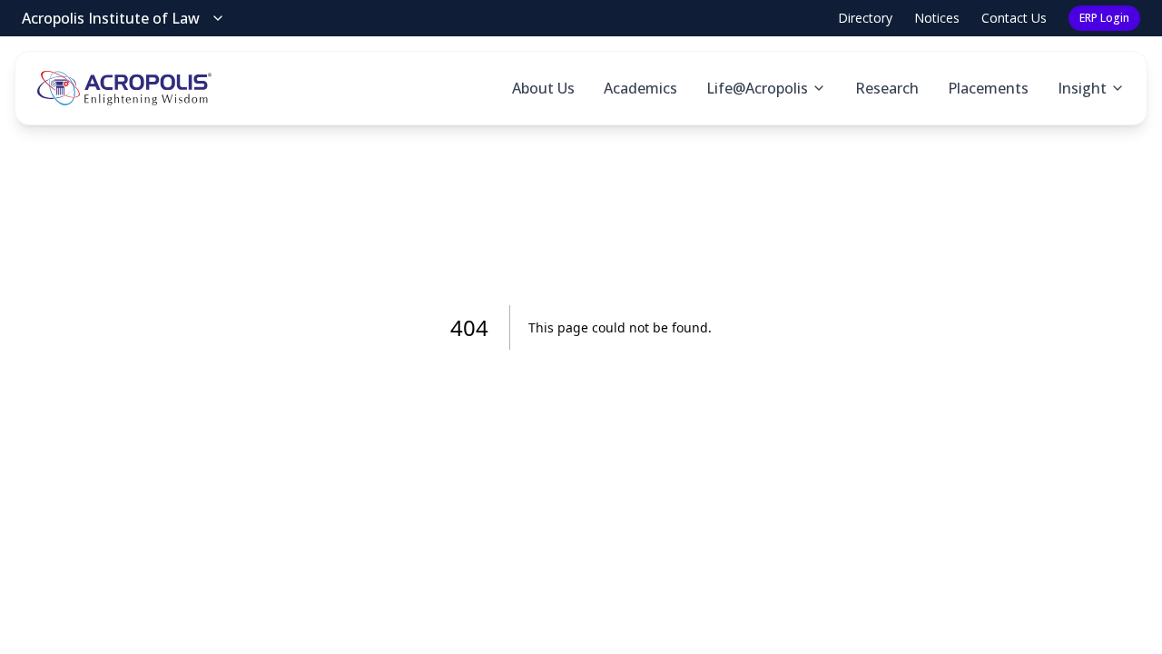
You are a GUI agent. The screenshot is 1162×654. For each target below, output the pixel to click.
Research (887, 88)
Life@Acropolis (757, 88)
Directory (865, 17)
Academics (640, 88)
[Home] (124, 88)
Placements (988, 88)
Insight (1082, 88)
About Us (543, 88)
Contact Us (1014, 17)
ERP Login (1104, 17)
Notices (937, 17)
